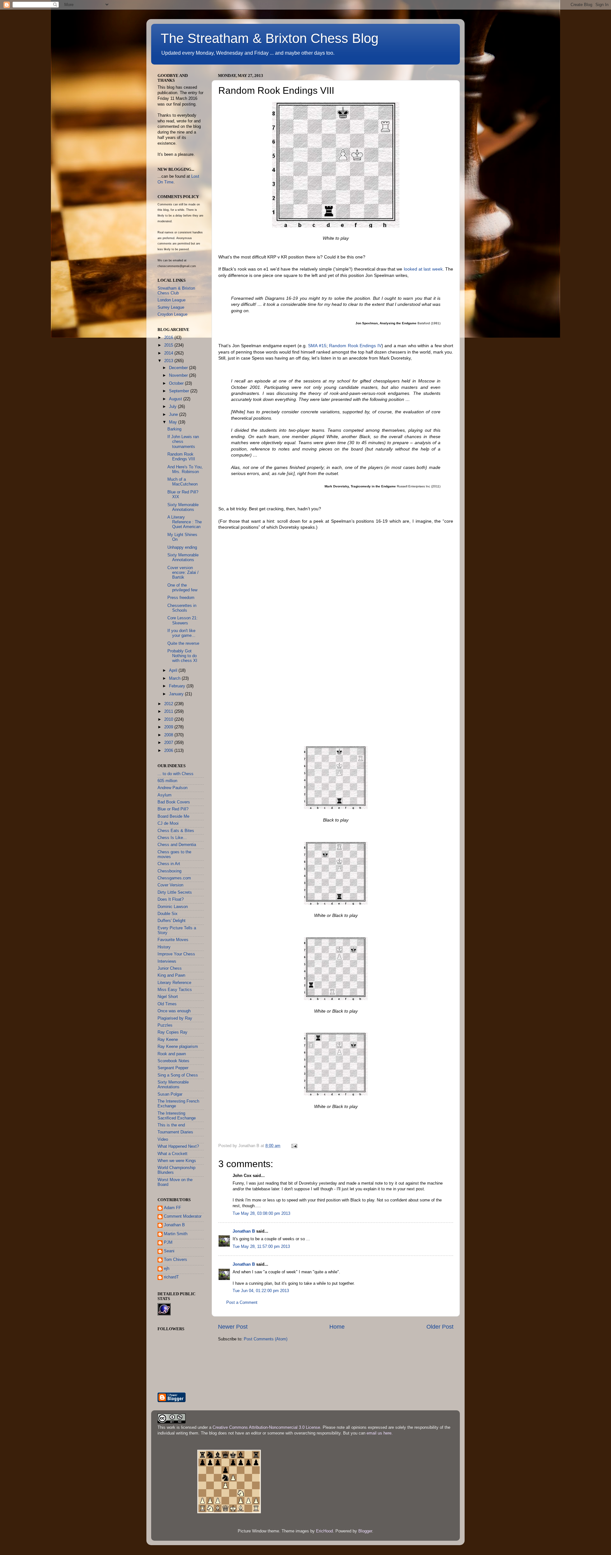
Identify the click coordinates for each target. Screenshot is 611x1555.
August (176, 399)
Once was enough (174, 1011)
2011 (169, 711)
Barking (174, 429)
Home (337, 1327)
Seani (169, 1251)
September (179, 391)
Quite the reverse (183, 643)
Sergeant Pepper (173, 1068)
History (164, 947)
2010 (169, 719)
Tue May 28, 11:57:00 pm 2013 (261, 1246)
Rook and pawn (172, 1054)
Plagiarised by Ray (175, 1018)
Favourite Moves (173, 940)
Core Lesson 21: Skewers (182, 620)
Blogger (365, 1531)
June (174, 414)
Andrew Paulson (172, 788)
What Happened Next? (178, 1146)
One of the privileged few (182, 587)
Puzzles (165, 1025)
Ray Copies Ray (172, 1032)
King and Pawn (171, 975)
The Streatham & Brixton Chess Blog (269, 38)
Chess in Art (169, 864)
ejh (166, 1268)
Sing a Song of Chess (178, 1075)
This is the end (171, 1125)
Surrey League (171, 307)
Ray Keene (168, 1039)
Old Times (167, 1004)
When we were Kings (177, 1161)
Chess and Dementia (177, 845)
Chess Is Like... (172, 838)
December (179, 368)
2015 (169, 345)
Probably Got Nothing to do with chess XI (182, 656)
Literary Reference (174, 982)
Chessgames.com (174, 878)
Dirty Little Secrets (175, 892)
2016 (169, 337)
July (173, 406)
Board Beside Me (173, 816)
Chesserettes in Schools (181, 608)
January (177, 694)
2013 (169, 361)
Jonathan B (244, 1231)
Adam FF (172, 1208)
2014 (169, 353)
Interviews (167, 961)
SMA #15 (317, 345)
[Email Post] (294, 1146)
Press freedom (180, 597)
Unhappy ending (182, 547)
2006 (169, 750)
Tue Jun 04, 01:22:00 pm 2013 (261, 1291)
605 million (167, 781)
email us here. (380, 1433)
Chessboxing (169, 871)
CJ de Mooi (168, 823)
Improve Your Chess (176, 954)
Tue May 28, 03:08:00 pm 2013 (261, 1213)
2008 (169, 735)
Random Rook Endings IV (355, 345)
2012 (169, 704)
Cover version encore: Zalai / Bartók (183, 573)
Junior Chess (170, 968)
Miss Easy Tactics (175, 989)
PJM (168, 1242)
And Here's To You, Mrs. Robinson (185, 469)
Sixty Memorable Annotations (183, 507)
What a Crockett (172, 1154)
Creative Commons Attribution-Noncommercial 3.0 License (266, 1427)
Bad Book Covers (174, 802)
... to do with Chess (175, 774)
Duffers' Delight (172, 921)
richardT (171, 1277)
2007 (169, 742)
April (174, 670)
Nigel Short (168, 996)
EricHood (324, 1531)
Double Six (168, 914)
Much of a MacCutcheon (182, 481)
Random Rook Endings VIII (181, 456)
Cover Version (170, 885)
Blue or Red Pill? (173, 809)
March (175, 678)
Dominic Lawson (173, 907)
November (179, 375)
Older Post (439, 1327)
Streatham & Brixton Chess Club (176, 290)
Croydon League (172, 314)
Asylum (165, 795)
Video (163, 1139)
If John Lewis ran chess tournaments (183, 442)
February (177, 686)
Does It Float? (171, 899)
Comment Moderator (182, 1216)
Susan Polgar (170, 1094)
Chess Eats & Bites (176, 831)
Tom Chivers (175, 1259)
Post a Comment (241, 1302)
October (177, 383)
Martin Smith (175, 1234)
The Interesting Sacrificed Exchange (177, 1115)
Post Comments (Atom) (265, 1339)
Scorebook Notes (173, 1061)
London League (172, 300)
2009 (169, 727)
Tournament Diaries (175, 1132)
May (173, 422)
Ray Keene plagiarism (178, 1046)
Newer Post (233, 1327)
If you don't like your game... (181, 633)
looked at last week (423, 269)
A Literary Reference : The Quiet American (184, 522)
